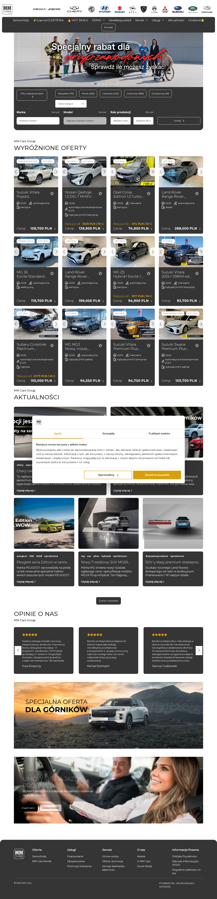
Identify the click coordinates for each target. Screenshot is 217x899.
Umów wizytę (110, 856)
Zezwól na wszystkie (157, 474)
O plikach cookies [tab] (159, 433)
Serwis (140, 20)
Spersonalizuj (106, 474)
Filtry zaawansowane (32, 93)
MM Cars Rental (41, 861)
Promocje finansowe (79, 866)
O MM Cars (143, 861)
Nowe (88, 93)
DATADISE (165, 886)
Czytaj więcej (25, 490)
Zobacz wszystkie (108, 601)
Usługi (156, 20)
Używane (111, 93)
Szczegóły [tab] (108, 433)
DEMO (97, 20)
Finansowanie (75, 856)
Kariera (141, 856)
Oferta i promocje (112, 861)
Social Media (144, 866)
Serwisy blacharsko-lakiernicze (113, 868)
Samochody (39, 856)
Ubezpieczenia (76, 861)
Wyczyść (56, 112)
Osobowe (135, 93)
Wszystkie (66, 93)
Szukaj (177, 120)
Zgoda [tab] (58, 433)
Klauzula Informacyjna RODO (185, 863)
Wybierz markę (27, 120)
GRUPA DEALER (184, 883)
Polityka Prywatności (184, 856)
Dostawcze (160, 93)
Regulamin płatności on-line (186, 871)
